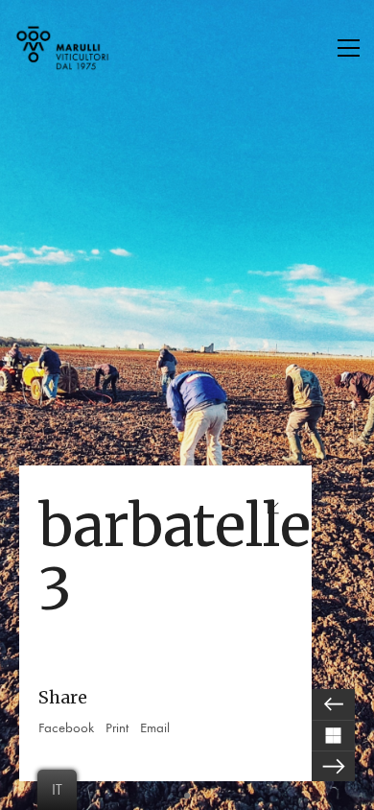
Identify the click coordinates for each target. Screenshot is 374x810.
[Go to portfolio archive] (333, 735)
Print (117, 727)
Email (155, 727)
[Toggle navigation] (349, 48)
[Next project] (333, 765)
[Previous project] (333, 704)
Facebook (66, 727)
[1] (187, 795)
